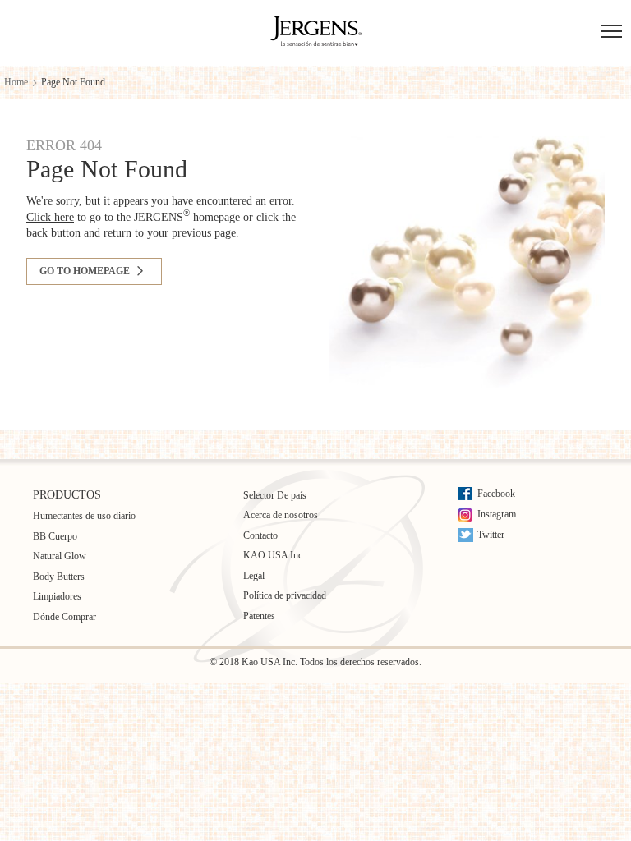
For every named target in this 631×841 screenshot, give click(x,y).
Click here (50, 217)
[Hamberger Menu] (611, 33)
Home (16, 82)
